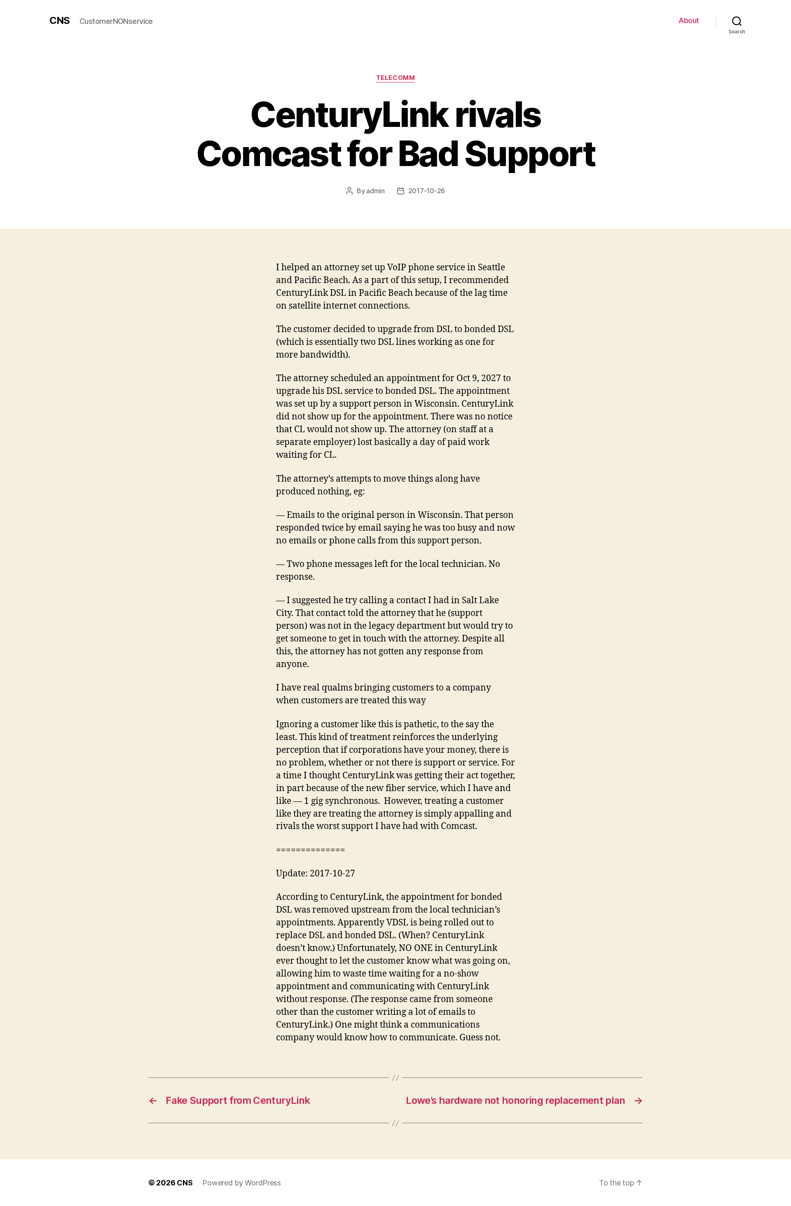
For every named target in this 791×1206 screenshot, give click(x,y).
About (689, 20)
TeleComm (395, 78)
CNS (59, 21)
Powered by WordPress (241, 1182)
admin (375, 191)
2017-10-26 (426, 191)
